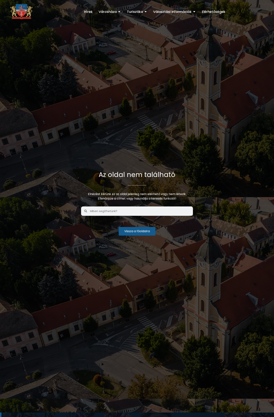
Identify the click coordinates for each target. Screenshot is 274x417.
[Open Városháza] (119, 11)
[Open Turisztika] (145, 11)
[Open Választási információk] (194, 11)
